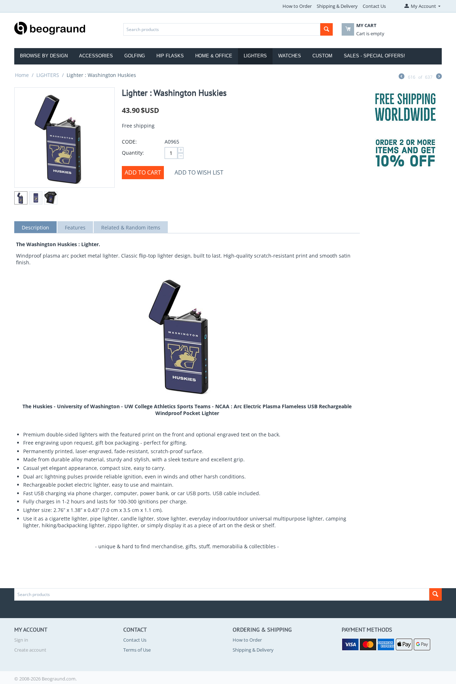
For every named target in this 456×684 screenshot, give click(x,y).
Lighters (255, 55)
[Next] (439, 77)
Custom (322, 55)
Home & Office (213, 55)
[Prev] (401, 77)
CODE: (129, 141)
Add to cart (143, 172)
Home (22, 75)
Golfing (134, 55)
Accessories (96, 55)
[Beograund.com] (50, 27)
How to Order (297, 6)
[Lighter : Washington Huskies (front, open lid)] (64, 137)
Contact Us (374, 6)
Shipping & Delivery (337, 6)
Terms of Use (137, 650)
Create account (30, 650)
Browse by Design (44, 55)
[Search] (326, 29)
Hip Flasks (170, 55)
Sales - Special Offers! (374, 55)
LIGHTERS (47, 75)
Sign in (21, 640)
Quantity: (133, 152)
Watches (289, 55)
